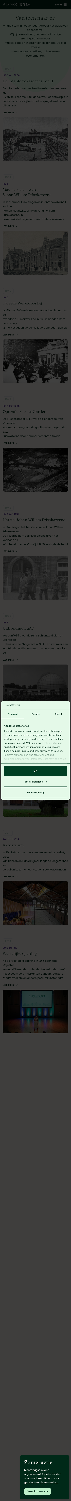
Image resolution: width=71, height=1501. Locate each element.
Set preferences (33, 781)
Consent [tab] (13, 714)
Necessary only (35, 792)
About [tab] (58, 714)
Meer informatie (37, 1491)
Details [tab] (36, 714)
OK (35, 770)
